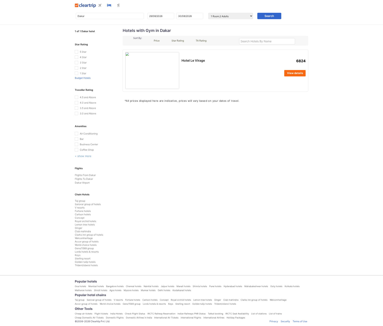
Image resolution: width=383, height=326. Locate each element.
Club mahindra (83, 231)
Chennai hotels (133, 286)
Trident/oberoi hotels (86, 265)
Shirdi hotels (100, 290)
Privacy (273, 321)
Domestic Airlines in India (139, 317)
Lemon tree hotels (85, 224)
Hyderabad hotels (233, 286)
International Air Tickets (166, 317)
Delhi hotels (164, 290)
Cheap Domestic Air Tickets (89, 317)
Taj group (80, 200)
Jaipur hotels (167, 286)
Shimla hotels (200, 286)
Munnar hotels (148, 290)
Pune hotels (215, 286)
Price (157, 40)
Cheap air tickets (83, 313)
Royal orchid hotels (85, 221)
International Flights (191, 317)
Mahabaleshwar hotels (256, 286)
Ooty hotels (276, 286)
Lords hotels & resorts (87, 251)
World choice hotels (86, 244)
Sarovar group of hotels (88, 204)
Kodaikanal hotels (182, 290)
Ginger (78, 227)
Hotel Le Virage (193, 60)
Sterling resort (82, 258)
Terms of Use (300, 321)
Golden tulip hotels (85, 261)
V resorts (80, 207)
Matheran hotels (83, 290)
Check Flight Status (135, 313)
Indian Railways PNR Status (192, 313)
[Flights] (100, 6)
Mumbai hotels (96, 286)
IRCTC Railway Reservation (161, 313)
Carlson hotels (83, 214)
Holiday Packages (236, 317)
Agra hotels (115, 290)
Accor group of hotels (87, 241)
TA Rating (201, 40)
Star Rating (178, 40)
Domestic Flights (115, 317)
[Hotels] (109, 5)
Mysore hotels (131, 290)
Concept (79, 217)
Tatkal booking (215, 313)
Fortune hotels (83, 210)
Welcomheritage (84, 238)
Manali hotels (184, 286)
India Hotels (116, 313)
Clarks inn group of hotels (89, 234)
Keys (77, 255)
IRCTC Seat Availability (237, 313)
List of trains (275, 313)
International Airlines (213, 317)
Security (285, 321)
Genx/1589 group (84, 248)
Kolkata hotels (292, 286)
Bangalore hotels (115, 286)
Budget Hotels (83, 77)
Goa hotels (80, 286)
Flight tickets (101, 313)
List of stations (259, 313)
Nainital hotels (151, 286)
